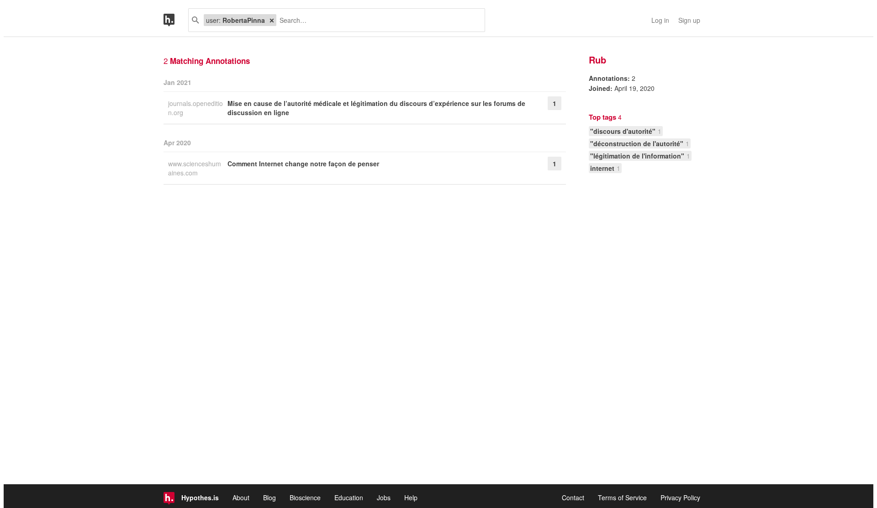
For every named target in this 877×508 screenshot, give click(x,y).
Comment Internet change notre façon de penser (303, 163)
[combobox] (377, 20)
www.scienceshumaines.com (194, 168)
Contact (573, 497)
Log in (660, 20)
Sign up (689, 20)
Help (410, 497)
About (240, 497)
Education (348, 497)
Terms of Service (622, 497)
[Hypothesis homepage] (176, 20)
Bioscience (305, 497)
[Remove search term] (271, 20)
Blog (269, 497)
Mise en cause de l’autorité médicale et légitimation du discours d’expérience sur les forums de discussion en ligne (376, 108)
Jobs (384, 497)
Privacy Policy (680, 497)
